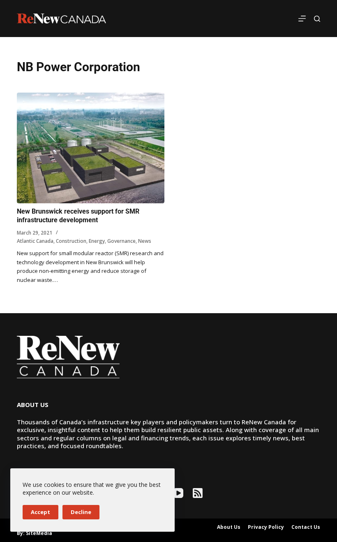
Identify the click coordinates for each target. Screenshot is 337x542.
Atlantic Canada (35, 240)
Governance (121, 240)
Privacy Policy (266, 527)
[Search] (317, 19)
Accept (40, 512)
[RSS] (198, 493)
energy (97, 240)
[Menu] (302, 18)
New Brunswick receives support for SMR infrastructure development (78, 215)
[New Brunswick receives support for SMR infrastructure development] (90, 148)
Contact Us (305, 527)
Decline (81, 512)
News (144, 240)
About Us (228, 527)
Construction (71, 240)
